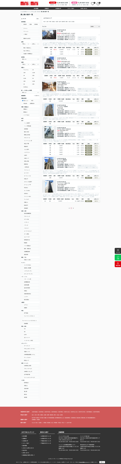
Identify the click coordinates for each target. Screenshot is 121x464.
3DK (24, 81)
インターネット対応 (28, 340)
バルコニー (26, 228)
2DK (33, 75)
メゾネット (26, 222)
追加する (96, 49)
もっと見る (94, 45)
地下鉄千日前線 (35, 417)
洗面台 (25, 290)
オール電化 (26, 234)
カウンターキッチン (28, 273)
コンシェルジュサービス (29, 377)
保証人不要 (26, 143)
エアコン (26, 304)
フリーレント (27, 170)
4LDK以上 (26, 87)
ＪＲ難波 (44, 422)
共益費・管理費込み (28, 53)
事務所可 (26, 146)
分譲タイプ (26, 158)
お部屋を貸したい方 (46, 438)
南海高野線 (67, 417)
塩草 (60, 21)
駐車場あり (26, 382)
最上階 (25, 391)
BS (24, 331)
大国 (69, 21)
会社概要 (36, 8)
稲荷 (57, 21)
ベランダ (26, 225)
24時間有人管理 (27, 365)
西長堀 (48, 422)
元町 (47, 21)
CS (24, 328)
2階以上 (26, 385)
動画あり (25, 112)
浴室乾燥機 (26, 284)
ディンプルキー (27, 357)
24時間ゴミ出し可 (28, 371)
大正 (52, 422)
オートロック (27, 345)
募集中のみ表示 (27, 38)
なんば (33, 422)
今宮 (63, 422)
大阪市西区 (41, 411)
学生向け (26, 187)
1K (33, 69)
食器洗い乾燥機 (27, 267)
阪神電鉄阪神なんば (59, 417)
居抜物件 (26, 208)
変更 (38, 18)
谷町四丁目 (67, 36)
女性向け (26, 193)
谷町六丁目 (67, 38)
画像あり (25, 109)
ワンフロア (26, 199)
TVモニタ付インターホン (29, 348)
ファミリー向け (27, 196)
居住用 (25, 24)
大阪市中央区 (60, 29)
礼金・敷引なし (27, 50)
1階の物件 (26, 388)
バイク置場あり (27, 245)
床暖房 (25, 307)
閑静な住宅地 (27, 134)
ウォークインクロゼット (29, 316)
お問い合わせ (83, 8)
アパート (25, 28)
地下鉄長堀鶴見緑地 (62, 67)
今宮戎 (59, 422)
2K (24, 75)
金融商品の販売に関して (28, 455)
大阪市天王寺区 (81, 411)
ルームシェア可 (27, 184)
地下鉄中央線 (61, 36)
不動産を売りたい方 (46, 443)
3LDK (33, 81)
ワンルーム (26, 69)
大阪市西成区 (54, 411)
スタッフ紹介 (70, 8)
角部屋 (25, 397)
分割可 (25, 155)
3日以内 (25, 103)
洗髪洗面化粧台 (27, 293)
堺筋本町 (66, 39)
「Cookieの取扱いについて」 (83, 462)
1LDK (33, 72)
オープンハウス (27, 175)
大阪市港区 (60, 411)
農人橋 (64, 29)
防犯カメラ (26, 360)
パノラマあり (26, 115)
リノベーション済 (28, 140)
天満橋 (66, 167)
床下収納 (26, 313)
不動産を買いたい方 (46, 441)
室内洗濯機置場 (27, 213)
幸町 (50, 21)
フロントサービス (28, 368)
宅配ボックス (27, 351)
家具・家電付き (27, 248)
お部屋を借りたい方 (46, 436)
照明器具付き (27, 239)
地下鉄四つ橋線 (43, 417)
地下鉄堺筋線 (61, 39)
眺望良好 (26, 164)
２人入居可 (26, 149)
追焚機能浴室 (27, 282)
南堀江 (53, 21)
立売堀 (72, 21)
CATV (25, 334)
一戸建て (25, 34)
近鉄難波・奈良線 (36, 419)
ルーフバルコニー (28, 231)
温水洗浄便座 (27, 287)
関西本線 (83, 417)
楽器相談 (26, 128)
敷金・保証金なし (27, 47)
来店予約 (24, 450)
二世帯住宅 (26, 167)
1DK (24, 72)
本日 (32, 100)
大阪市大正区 (67, 411)
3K (33, 78)
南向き (25, 394)
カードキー (26, 172)
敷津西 (63, 21)
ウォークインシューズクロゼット (29, 320)
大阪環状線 (73, 417)
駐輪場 (25, 242)
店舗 (31, 24)
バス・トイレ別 (27, 279)
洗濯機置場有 (27, 251)
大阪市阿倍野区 (96, 411)
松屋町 (69, 67)
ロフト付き (26, 219)
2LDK (25, 78)
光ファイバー (27, 337)
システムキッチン (28, 270)
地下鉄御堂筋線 (50, 417)
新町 (67, 21)
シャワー (26, 296)
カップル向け (27, 190)
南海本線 (78, 417)
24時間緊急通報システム (29, 354)
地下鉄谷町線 (61, 38)
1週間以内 (32, 103)
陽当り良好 (26, 131)
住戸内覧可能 (27, 374)
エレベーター (27, 236)
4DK (33, 84)
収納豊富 (26, 323)
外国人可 (26, 178)
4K (24, 84)
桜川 (45, 21)
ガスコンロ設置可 (28, 181)
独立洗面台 (26, 299)
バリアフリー (27, 152)
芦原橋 (55, 422)
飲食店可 (26, 205)
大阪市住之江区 (74, 411)
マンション (26, 31)
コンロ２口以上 (27, 265)
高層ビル (26, 202)
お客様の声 (58, 8)
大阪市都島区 (89, 411)
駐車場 (36, 24)
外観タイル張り (27, 259)
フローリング (27, 216)
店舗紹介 (47, 8)
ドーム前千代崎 (67, 422)
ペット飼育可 (27, 123)
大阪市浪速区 (35, 411)
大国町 (40, 422)
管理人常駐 (26, 161)
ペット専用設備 (27, 126)
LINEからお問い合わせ (28, 448)
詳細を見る (88, 49)
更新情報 (24, 445)
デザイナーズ (27, 137)
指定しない (26, 100)
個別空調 (26, 254)
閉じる (102, 462)
